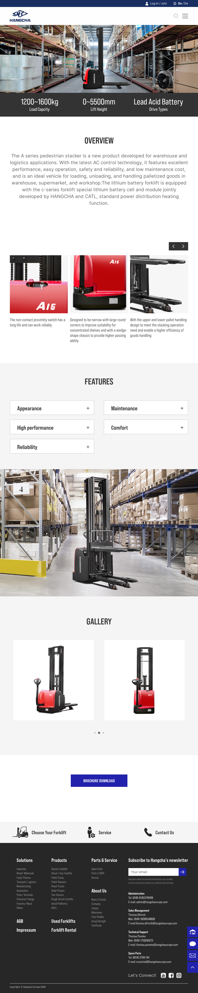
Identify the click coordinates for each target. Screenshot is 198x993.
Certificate (96, 925)
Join (164, 3)
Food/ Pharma (24, 877)
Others (20, 907)
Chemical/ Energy (25, 899)
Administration (136, 893)
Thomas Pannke (137, 936)
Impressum (26, 930)
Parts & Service (104, 860)
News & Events (98, 899)
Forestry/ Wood (24, 903)
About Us (99, 890)
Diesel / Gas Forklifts (61, 873)
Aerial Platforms (59, 903)
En (180, 3)
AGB (20, 921)
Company (96, 903)
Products (59, 860)
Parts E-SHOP (97, 873)
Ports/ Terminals (25, 895)
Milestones (96, 912)
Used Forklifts (63, 921)
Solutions (25, 860)
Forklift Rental (63, 930)
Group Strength (98, 921)
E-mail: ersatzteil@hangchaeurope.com (149, 961)
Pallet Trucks (57, 877)
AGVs (54, 907)
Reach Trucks (57, 886)
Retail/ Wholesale (25, 873)
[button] (173, 246)
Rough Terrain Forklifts (62, 899)
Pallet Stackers (58, 882)
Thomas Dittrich (137, 914)
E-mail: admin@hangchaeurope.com (148, 902)
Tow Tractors (57, 895)
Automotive (22, 890)
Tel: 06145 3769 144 (138, 957)
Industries (21, 869)
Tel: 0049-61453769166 (140, 897)
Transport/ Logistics (26, 882)
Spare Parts (97, 869)
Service (95, 877)
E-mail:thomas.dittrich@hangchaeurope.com (152, 923)
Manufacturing (24, 886)
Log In (154, 3)
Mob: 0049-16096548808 (141, 919)
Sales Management (138, 910)
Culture (94, 908)
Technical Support (138, 932)
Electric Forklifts (59, 869)
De (186, 3)
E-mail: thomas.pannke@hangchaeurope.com (153, 944)
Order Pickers (58, 890)
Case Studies (97, 916)
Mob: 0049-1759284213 (140, 940)
